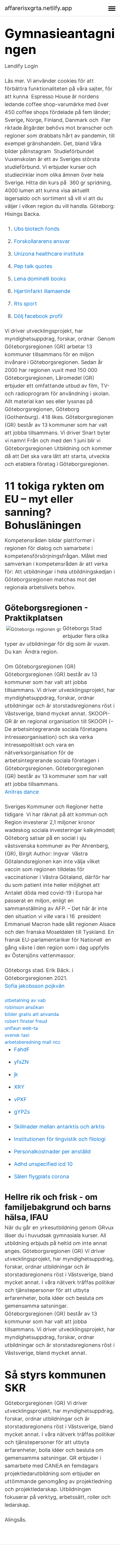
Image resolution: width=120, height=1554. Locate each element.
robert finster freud (26, 1021)
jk (16, 1074)
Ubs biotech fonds (36, 229)
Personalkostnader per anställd (52, 1151)
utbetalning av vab (25, 1000)
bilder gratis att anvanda (32, 1014)
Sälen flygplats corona (41, 1176)
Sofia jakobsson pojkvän (35, 986)
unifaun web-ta (21, 1028)
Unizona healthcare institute (49, 254)
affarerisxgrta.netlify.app (38, 8)
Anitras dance (22, 792)
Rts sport (25, 304)
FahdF (22, 1049)
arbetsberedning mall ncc (33, 1042)
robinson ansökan (24, 1007)
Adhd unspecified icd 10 (43, 1164)
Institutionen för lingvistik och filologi (59, 1139)
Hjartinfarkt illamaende (42, 291)
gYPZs (22, 1112)
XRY (19, 1087)
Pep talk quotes (33, 266)
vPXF (20, 1099)
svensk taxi (17, 1035)
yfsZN (21, 1062)
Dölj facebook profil (38, 316)
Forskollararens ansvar (42, 241)
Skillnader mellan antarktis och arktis (59, 1127)
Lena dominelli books (40, 279)
